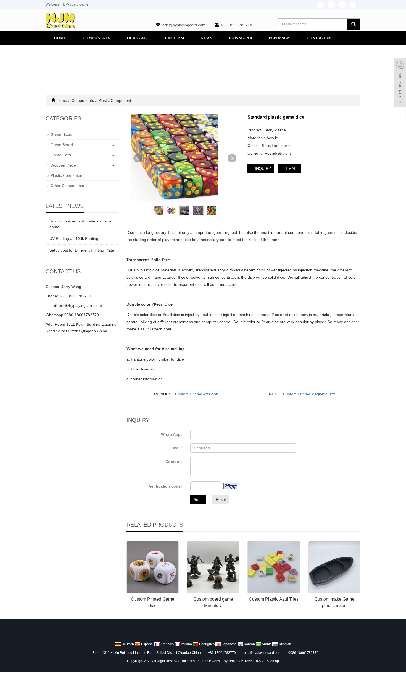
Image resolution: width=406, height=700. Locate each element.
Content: (173, 461)
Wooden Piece (63, 165)
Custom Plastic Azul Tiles (274, 599)
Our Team (173, 38)
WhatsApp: (171, 434)
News (206, 38)
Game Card (61, 155)
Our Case (137, 38)
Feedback (279, 38)
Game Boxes (62, 134)
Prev (137, 158)
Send (198, 499)
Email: (176, 448)
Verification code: (165, 486)
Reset (221, 499)
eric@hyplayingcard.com (183, 25)
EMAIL (291, 168)
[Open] (400, 83)
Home (60, 38)
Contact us (319, 38)
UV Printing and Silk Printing (73, 238)
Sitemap (273, 661)
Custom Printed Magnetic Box (309, 394)
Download (240, 38)
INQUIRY (262, 168)
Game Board (62, 144)
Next (232, 158)
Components (96, 38)
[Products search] (353, 24)
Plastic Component (114, 100)
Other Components (67, 185)
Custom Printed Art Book (196, 394)
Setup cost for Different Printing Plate (81, 250)
